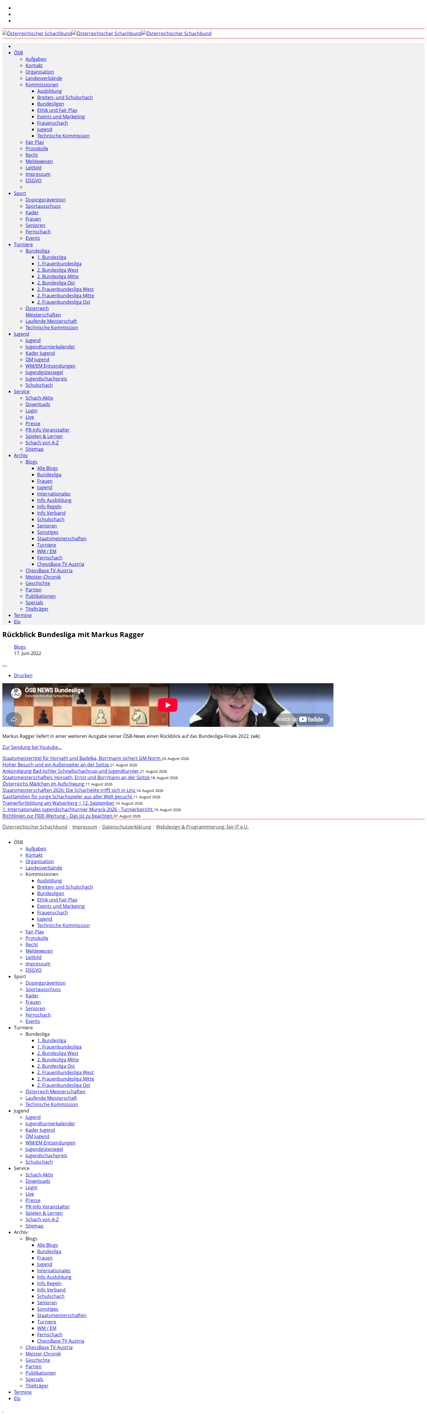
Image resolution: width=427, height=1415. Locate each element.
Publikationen (41, 596)
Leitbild (34, 167)
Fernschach (38, 231)
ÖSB (18, 52)
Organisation (40, 72)
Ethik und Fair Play (57, 110)
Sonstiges (47, 532)
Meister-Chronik (43, 577)
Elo (17, 621)
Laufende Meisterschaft (51, 321)
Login (31, 410)
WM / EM (46, 551)
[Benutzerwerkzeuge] (4, 666)
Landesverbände (44, 78)
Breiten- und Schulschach (65, 97)
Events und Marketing (61, 116)
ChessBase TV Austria (60, 564)
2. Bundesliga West (57, 270)
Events (33, 238)
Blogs (31, 462)
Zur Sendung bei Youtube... (32, 747)
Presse (33, 423)
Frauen (33, 219)
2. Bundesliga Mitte (58, 276)
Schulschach (39, 385)
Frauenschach (52, 123)
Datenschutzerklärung (126, 827)
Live (30, 417)
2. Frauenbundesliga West (65, 289)
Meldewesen (39, 161)
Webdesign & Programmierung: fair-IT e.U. (202, 827)
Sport (20, 193)
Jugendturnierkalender (50, 347)
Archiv (21, 455)
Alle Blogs (47, 468)
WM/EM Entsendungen (51, 366)
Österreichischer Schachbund (34, 827)
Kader (32, 212)
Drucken (23, 675)
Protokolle (37, 148)
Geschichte (38, 583)
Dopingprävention (46, 199)
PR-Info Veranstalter (48, 430)
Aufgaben (36, 59)
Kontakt (34, 65)
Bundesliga (38, 251)
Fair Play (35, 142)
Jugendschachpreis (46, 378)
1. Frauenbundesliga (59, 263)
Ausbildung (49, 91)
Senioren (35, 225)
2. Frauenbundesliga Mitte (65, 295)
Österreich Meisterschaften (43, 311)
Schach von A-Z (42, 442)
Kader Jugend (40, 353)
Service (22, 391)
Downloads (38, 404)
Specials (34, 602)
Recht (32, 155)
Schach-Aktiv (39, 398)
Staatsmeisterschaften (62, 538)
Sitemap (35, 449)
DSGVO (34, 180)
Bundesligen (50, 104)
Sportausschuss (43, 206)
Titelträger (37, 609)
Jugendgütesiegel (44, 372)
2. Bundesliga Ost (56, 283)
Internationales (54, 494)
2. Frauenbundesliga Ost (63, 302)
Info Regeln (49, 506)
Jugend (44, 129)
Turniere (23, 244)
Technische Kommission (63, 136)
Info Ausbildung (54, 500)
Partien (34, 589)
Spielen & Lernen (44, 436)
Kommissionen (42, 84)
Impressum (38, 174)
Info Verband (51, 513)
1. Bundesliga (51, 257)
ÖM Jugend (37, 359)
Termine (23, 615)
